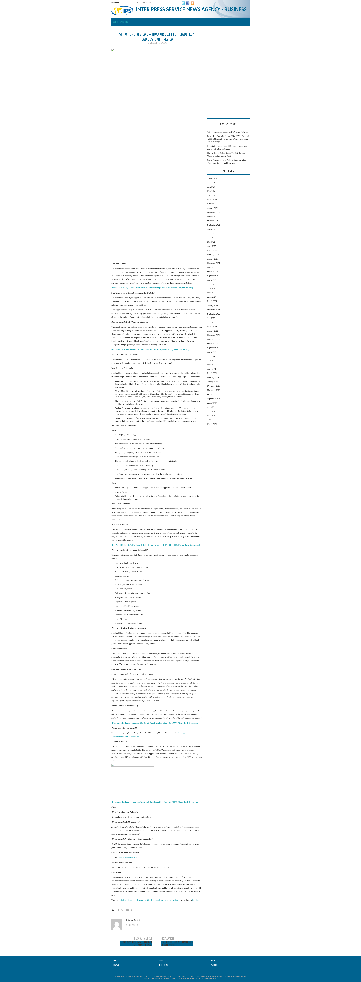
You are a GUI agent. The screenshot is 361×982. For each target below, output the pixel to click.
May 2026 (211, 191)
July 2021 (211, 356)
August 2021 (212, 352)
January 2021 (212, 381)
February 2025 (213, 254)
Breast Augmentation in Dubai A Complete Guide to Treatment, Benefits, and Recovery (228, 161)
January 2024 (212, 305)
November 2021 (213, 339)
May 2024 (211, 292)
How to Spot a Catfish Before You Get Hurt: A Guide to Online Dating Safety (226, 154)
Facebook (214, 965)
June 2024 (211, 288)
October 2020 (212, 394)
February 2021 (213, 377)
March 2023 (212, 326)
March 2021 (212, 373)
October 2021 (212, 343)
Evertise (195, 900)
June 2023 (211, 322)
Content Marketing (120, 21)
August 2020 (212, 402)
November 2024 (213, 267)
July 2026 (211, 182)
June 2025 (211, 237)
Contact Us (117, 961)
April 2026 (211, 195)
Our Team (162, 961)
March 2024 (212, 301)
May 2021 (211, 364)
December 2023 (213, 309)
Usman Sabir (163, 43)
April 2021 (211, 369)
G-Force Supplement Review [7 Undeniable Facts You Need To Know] (136, 943)
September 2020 (213, 398)
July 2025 (211, 233)
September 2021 (213, 347)
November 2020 (213, 390)
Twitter (213, 961)
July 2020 (211, 407)
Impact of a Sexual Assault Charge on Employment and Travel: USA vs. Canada (227, 147)
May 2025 (211, 241)
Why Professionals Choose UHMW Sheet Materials (227, 131)
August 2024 (212, 280)
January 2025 (212, 258)
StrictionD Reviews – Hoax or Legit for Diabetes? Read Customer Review (148, 900)
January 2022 (212, 330)
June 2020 (211, 411)
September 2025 (213, 225)
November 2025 (213, 216)
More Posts (132, 925)
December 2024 (213, 263)
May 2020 (211, 415)
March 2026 (212, 199)
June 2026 (211, 186)
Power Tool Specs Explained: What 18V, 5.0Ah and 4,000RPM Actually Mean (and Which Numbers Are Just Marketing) (228, 139)
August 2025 (212, 229)
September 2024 (213, 275)
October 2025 (212, 220)
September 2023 (213, 313)
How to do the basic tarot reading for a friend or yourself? (177, 943)
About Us (116, 965)
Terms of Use (163, 965)
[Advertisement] (228, 73)
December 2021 (213, 335)
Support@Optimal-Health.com (130, 857)
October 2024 (212, 271)
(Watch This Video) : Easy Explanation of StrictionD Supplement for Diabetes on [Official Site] (152, 287)
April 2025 (211, 246)
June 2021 (211, 360)
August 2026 (212, 178)
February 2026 (213, 203)
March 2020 (212, 424)
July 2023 (211, 318)
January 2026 (212, 208)
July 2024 (211, 284)
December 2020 (213, 385)
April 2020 (211, 419)
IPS (131, 910)
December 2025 (213, 212)
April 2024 (211, 297)
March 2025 (212, 250)
